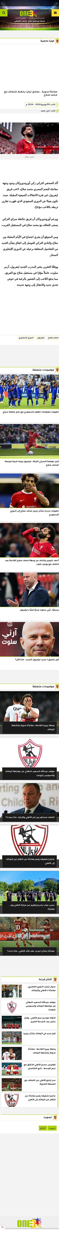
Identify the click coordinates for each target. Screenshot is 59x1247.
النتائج (43, 1128)
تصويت (52, 1128)
